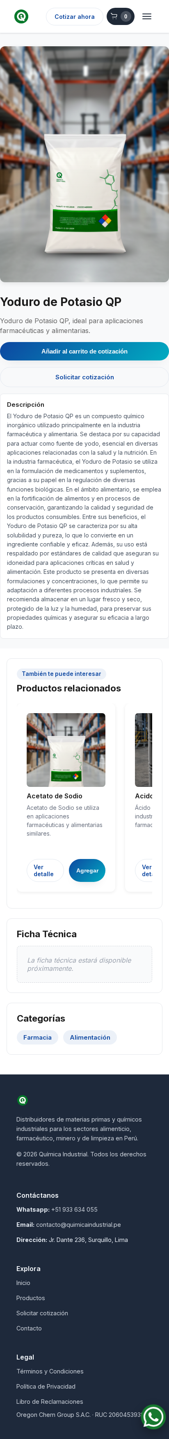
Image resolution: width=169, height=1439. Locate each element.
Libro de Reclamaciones (49, 1401)
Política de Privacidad (45, 1386)
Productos (30, 1297)
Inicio (23, 1282)
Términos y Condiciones (50, 1371)
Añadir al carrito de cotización (84, 351)
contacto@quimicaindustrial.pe (78, 1224)
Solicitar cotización (84, 377)
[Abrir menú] (147, 16)
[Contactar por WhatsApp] (153, 1417)
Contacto (29, 1328)
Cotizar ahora (75, 16)
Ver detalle (44, 870)
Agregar (87, 870)
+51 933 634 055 (74, 1209)
